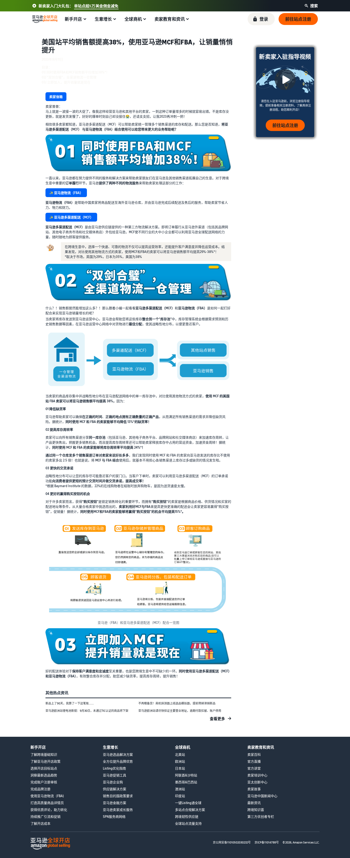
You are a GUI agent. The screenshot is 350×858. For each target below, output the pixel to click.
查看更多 (217, 718)
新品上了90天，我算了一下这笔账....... (69, 703)
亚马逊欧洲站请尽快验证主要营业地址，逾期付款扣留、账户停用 (179, 711)
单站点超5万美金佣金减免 (96, 6)
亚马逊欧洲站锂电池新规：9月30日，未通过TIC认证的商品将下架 (86, 711)
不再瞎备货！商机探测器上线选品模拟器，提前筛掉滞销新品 (176, 703)
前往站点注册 (285, 125)
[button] (261, 19)
